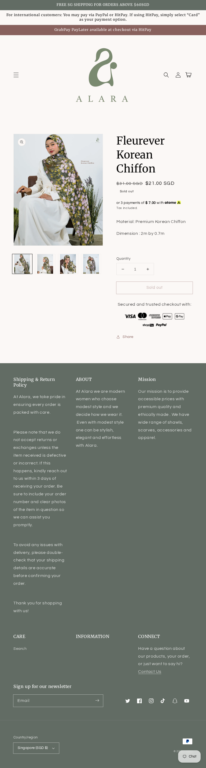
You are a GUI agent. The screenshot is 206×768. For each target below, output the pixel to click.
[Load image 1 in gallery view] (22, 264)
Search (20, 649)
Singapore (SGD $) (33, 748)
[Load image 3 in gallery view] (68, 264)
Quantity (123, 259)
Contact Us (149, 671)
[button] (16, 75)
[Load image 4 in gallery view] (91, 264)
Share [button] (128, 337)
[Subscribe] (97, 700)
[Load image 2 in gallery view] (45, 264)
